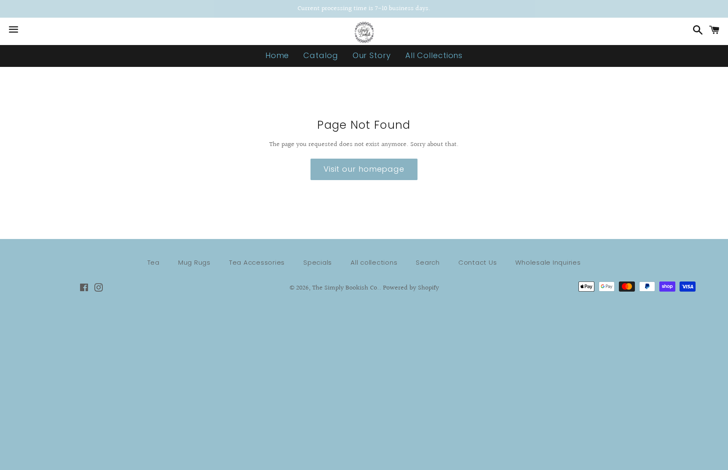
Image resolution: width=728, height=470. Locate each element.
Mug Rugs (194, 262)
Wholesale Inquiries (548, 262)
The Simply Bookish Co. (345, 288)
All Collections (434, 55)
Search (428, 262)
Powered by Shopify (411, 288)
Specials (317, 262)
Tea (153, 262)
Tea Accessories (257, 262)
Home (277, 55)
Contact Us (477, 262)
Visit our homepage (364, 169)
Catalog (320, 55)
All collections (374, 262)
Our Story (372, 55)
